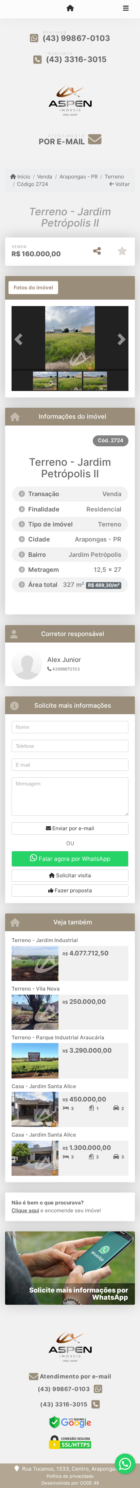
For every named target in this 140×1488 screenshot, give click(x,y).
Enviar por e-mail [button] (72, 828)
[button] (20, 339)
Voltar (122, 184)
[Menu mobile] (70, 9)
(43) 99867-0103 (76, 38)
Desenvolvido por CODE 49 (70, 1483)
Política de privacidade (70, 1476)
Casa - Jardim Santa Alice (44, 1086)
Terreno (114, 176)
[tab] (33, 287)
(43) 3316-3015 (76, 59)
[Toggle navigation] (126, 9)
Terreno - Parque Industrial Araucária (58, 1037)
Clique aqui (25, 1210)
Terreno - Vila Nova (36, 988)
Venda (44, 176)
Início (23, 176)
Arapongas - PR (78, 176)
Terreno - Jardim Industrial (45, 940)
